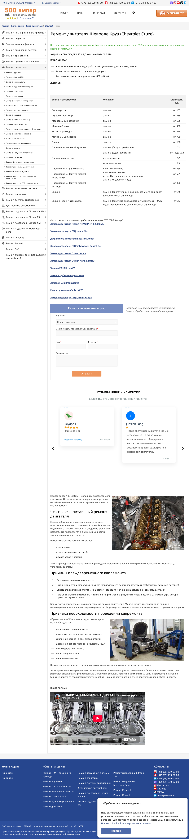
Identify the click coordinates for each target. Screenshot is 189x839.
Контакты (120, 13)
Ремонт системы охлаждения (22, 199)
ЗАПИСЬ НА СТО (175, 13)
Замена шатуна (13, 148)
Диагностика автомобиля (20, 205)
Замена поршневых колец (18, 120)
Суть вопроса (62, 353)
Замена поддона (13, 115)
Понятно (116, 831)
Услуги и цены (17, 26)
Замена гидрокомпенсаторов (19, 87)
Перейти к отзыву (73, 439)
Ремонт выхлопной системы (22, 50)
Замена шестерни (14, 157)
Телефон (93, 342)
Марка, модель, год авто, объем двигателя (77, 329)
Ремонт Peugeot (15, 237)
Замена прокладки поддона (18, 134)
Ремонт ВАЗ (12, 249)
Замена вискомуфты (15, 82)
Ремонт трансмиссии (17, 55)
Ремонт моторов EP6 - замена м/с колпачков (21, 177)
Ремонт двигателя (34, 26)
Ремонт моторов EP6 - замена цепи (22, 183)
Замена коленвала (14, 96)
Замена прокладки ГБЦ (16, 124)
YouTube (161, 788)
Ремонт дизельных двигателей (20, 167)
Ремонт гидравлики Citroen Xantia (25, 211)
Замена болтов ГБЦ (14, 77)
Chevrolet (49, 26)
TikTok (160, 792)
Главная (5, 26)
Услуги (64, 13)
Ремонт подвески (15, 38)
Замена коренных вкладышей (19, 101)
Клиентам (98, 13)
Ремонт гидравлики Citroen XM (23, 222)
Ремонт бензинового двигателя (20, 162)
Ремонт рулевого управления (22, 61)
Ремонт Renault (14, 243)
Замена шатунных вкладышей (19, 153)
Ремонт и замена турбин (17, 171)
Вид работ (60, 315)
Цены (80, 13)
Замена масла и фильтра (20, 44)
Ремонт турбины (13, 72)
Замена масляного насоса (17, 110)
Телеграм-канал (166, 795)
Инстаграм (163, 785)
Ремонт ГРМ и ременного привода (25, 32)
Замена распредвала (15, 138)
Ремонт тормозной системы (21, 188)
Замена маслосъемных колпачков (21, 105)
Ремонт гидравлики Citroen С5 (23, 217)
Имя (58, 342)
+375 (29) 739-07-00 (119, 2)
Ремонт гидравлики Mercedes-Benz (23, 230)
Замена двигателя (14, 91)
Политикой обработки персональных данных (126, 823)
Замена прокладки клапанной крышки (23, 129)
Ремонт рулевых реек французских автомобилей (25, 256)
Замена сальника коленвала (18, 143)
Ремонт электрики (16, 194)
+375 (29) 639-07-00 (92, 2)
